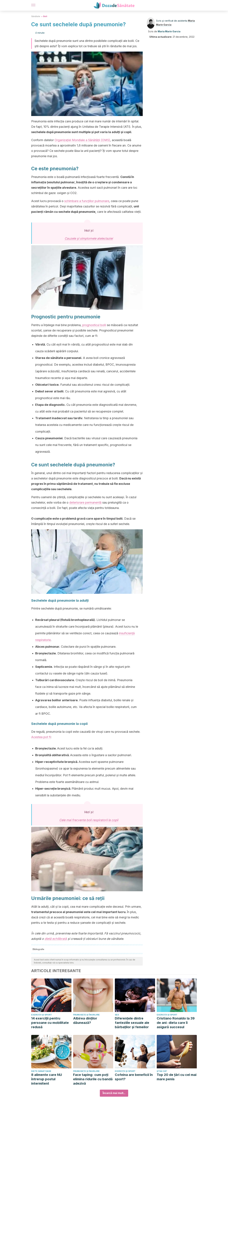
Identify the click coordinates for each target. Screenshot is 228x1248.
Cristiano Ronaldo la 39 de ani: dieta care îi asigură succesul (176, 1022)
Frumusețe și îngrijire (86, 1014)
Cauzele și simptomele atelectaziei (89, 238)
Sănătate (35, 16)
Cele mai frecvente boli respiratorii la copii (88, 820)
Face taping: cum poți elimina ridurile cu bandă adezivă (93, 1079)
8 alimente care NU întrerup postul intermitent (46, 1079)
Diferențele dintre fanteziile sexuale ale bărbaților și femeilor (132, 1022)
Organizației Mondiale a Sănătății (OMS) (82, 140)
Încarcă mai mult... (114, 1093)
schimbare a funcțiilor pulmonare (86, 201)
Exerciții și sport (41, 1014)
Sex (117, 1014)
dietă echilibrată (56, 938)
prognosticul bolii (94, 325)
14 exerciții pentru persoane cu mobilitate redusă (50, 1022)
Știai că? (162, 1071)
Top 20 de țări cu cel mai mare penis (176, 1077)
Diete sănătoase (41, 1071)
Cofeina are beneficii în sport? (134, 1077)
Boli (45, 16)
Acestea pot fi (41, 737)
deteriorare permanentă (85, 502)
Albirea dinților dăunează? (85, 1020)
